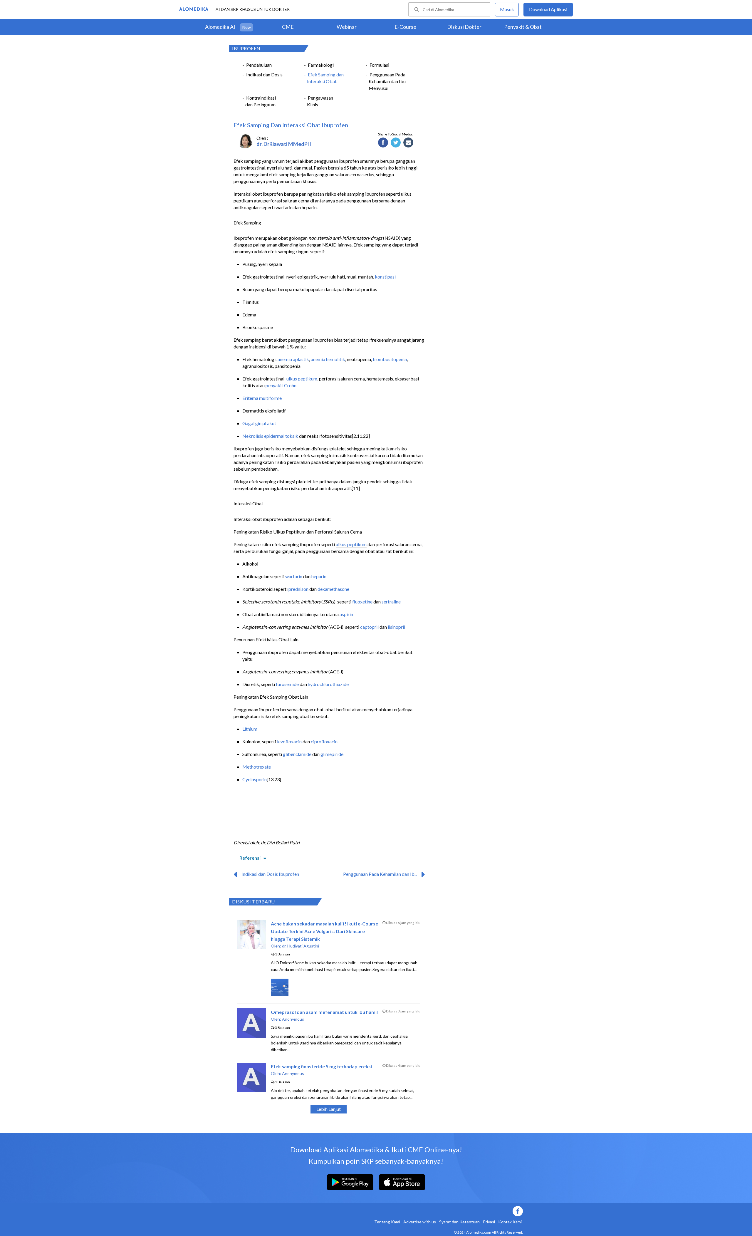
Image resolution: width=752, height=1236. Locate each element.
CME (288, 27)
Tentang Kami (387, 1221)
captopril (369, 627)
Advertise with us (419, 1221)
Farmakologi (321, 65)
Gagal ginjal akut (259, 423)
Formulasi (379, 65)
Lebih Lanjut (328, 1109)
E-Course (405, 27)
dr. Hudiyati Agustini (300, 945)
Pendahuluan (259, 65)
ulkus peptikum (301, 378)
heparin (318, 576)
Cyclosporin (254, 779)
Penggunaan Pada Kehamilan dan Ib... (380, 874)
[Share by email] (408, 142)
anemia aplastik (293, 359)
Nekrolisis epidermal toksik (270, 436)
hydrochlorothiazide (328, 684)
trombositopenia (390, 359)
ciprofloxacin (324, 741)
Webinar (347, 27)
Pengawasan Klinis (320, 101)
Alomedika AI (220, 27)
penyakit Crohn (281, 385)
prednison (298, 589)
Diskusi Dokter (464, 27)
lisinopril (396, 627)
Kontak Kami (510, 1221)
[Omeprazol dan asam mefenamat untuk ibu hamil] (251, 1036)
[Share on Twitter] (396, 142)
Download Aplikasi (548, 9)
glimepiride (331, 754)
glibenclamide (297, 754)
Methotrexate (256, 766)
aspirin (346, 614)
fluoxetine (362, 601)
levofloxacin (289, 741)
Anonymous (293, 1019)
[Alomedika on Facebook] (420, 1211)
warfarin (293, 576)
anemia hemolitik (328, 359)
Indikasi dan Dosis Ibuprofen (270, 874)
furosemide (287, 684)
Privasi (489, 1221)
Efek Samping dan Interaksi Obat (325, 78)
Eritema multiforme (262, 398)
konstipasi (385, 276)
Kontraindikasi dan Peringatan (260, 101)
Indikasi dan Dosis (264, 74)
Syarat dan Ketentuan (459, 1221)
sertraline (391, 601)
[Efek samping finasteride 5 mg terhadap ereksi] (251, 1090)
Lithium (249, 729)
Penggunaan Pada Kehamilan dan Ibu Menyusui (387, 81)
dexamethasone (333, 589)
